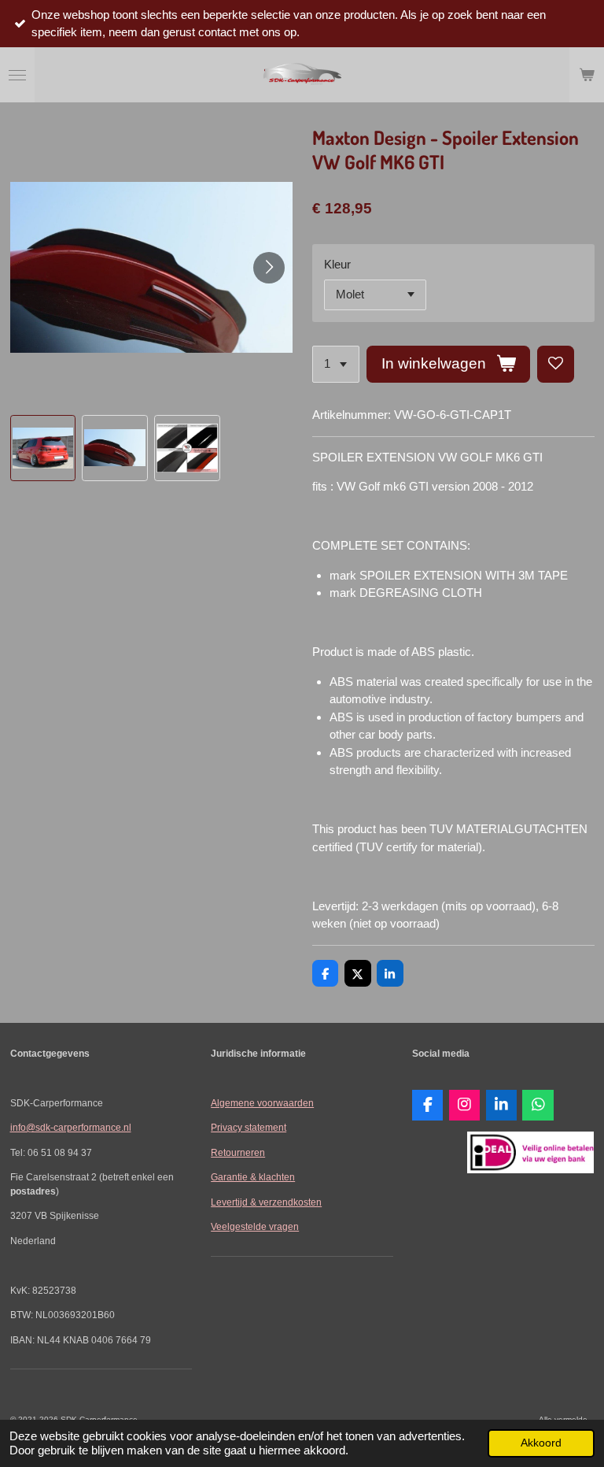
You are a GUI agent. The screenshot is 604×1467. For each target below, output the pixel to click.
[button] (43, 448)
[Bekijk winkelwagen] (586, 74)
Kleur (337, 264)
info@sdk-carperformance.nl (70, 1127)
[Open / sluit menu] (17, 74)
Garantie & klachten (253, 1177)
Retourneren (238, 1152)
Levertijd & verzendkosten (266, 1202)
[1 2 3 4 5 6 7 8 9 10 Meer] (335, 364)
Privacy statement (248, 1127)
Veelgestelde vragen (255, 1226)
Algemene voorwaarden (262, 1103)
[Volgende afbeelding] (269, 267)
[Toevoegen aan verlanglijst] (555, 364)
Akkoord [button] (541, 1443)
